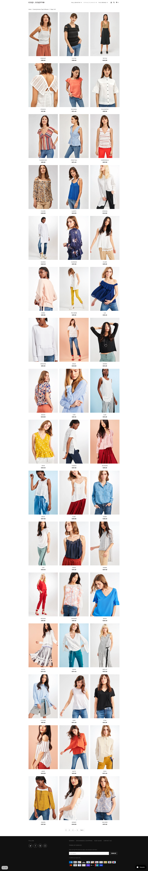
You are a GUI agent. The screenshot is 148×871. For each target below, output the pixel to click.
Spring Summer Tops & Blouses (41, 9)
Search (71, 841)
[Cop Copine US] (36, 2)
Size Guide (98, 841)
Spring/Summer (89, 2)
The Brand (102, 2)
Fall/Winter (76, 2)
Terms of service (75, 845)
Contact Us (108, 841)
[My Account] (111, 2)
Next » (82, 830)
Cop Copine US (76, 858)
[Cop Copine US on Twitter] (31, 846)
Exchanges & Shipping (84, 841)
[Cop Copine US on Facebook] (35, 846)
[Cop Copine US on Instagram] (45, 846)
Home (30, 9)
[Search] (114, 2)
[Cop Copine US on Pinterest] (40, 846)
